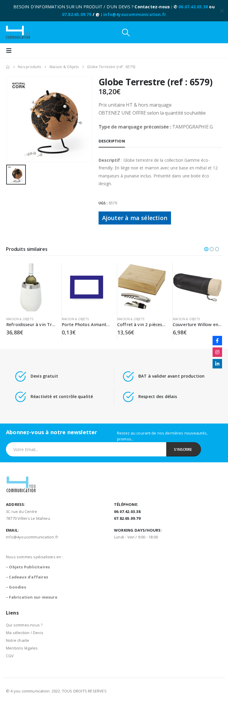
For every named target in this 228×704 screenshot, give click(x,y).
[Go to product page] (31, 287)
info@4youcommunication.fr (134, 14)
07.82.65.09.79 (76, 14)
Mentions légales (22, 648)
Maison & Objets (19, 319)
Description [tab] (112, 141)
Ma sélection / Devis (24, 632)
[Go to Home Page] (8, 67)
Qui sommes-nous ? (24, 625)
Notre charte (17, 640)
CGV (10, 655)
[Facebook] (217, 340)
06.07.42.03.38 (193, 6)
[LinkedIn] (217, 363)
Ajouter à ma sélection (134, 218)
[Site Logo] (18, 32)
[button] (126, 32)
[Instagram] (217, 352)
